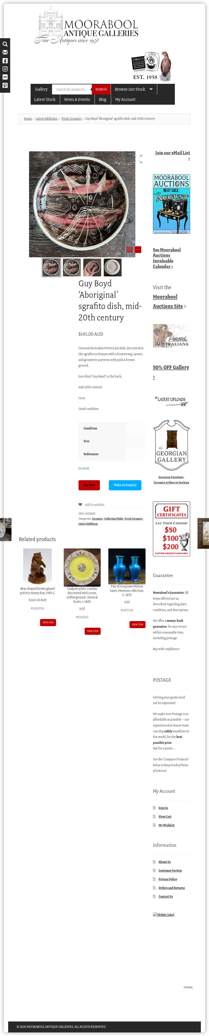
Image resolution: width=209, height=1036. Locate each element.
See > (167, 258)
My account (125, 99)
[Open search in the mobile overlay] (81, 89)
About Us (165, 862)
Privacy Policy (168, 879)
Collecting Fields (113, 518)
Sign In (163, 808)
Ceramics (97, 518)
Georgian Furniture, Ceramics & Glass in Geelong (171, 479)
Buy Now (89, 485)
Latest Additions (46, 118)
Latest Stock (44, 99)
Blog (102, 99)
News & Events (77, 99)
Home (28, 118)
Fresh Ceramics (71, 118)
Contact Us (166, 896)
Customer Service (170, 870)
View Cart (165, 816)
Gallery (41, 89)
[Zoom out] (129, 249)
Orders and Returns (172, 888)
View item (48, 622)
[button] (138, 159)
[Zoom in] (137, 249)
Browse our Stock (130, 89)
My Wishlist (167, 825)
